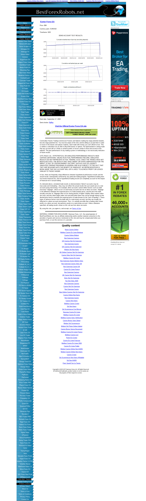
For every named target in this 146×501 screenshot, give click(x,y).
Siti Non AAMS (72, 360)
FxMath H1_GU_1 (25, 264)
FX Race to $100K (25, 285)
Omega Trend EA (25, 361)
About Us (25, 489)
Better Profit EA (25, 67)
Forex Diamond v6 (25, 125)
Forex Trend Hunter (25, 225)
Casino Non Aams (72, 301)
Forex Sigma (25, 201)
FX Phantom (25, 283)
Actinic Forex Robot (25, 41)
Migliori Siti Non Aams (71, 249)
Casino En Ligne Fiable (71, 346)
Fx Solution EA (25, 296)
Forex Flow (25, 136)
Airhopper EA (25, 49)
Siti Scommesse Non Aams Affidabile (71, 357)
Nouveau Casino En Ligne (71, 312)
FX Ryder (25, 288)
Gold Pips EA (25, 309)
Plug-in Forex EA (25, 385)
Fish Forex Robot (25, 109)
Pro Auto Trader (25, 396)
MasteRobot (25, 340)
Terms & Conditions (25, 494)
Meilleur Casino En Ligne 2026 (72, 343)
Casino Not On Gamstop (72, 286)
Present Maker (25, 393)
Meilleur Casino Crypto (71, 303)
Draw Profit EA (25, 86)
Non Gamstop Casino (72, 244)
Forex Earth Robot (25, 128)
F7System (25, 104)
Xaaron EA (25, 472)
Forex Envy (25, 130)
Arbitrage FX (25, 52)
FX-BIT (25, 246)
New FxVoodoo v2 (25, 356)
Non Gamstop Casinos (71, 238)
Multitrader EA (25, 351)
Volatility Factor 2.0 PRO (25, 461)
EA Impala (25, 91)
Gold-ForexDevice (25, 306)
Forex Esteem (25, 133)
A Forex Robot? (25, 486)
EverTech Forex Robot (25, 99)
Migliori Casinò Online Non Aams (71, 352)
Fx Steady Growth (25, 298)
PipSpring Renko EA (25, 380)
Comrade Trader (25, 81)
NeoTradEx (25, 354)
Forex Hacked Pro (25, 154)
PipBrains (25, 375)
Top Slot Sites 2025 (71, 281)
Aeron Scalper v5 (25, 46)
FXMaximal (25, 275)
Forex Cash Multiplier (25, 120)
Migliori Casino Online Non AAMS (72, 349)
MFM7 (25, 346)
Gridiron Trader (25, 317)
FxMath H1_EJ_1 (25, 267)
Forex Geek (25, 138)
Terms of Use (25, 491)
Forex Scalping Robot (25, 196)
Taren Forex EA (25, 443)
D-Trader (25, 88)
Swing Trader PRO (25, 440)
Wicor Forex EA (25, 469)
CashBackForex (25, 37)
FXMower (25, 277)
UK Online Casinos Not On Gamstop (72, 252)
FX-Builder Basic (25, 251)
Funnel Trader (25, 238)
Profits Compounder (25, 401)
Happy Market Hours (25, 319)
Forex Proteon (25, 186)
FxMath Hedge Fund (25, 270)
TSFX (25, 448)
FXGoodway (25, 262)
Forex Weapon (25, 235)
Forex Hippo (25, 157)
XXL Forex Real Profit (25, 474)
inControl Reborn (25, 325)
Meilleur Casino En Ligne (71, 258)
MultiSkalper (25, 348)
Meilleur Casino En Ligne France (71, 332)
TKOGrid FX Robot (25, 445)
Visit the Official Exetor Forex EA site (71, 126)
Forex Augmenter (25, 117)
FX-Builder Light (25, 254)
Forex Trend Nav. (25, 228)
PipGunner (25, 377)
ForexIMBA (25, 162)
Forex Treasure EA (25, 220)
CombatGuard (25, 78)
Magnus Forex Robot (25, 338)
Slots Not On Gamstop (71, 278)
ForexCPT (25, 123)
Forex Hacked (25, 151)
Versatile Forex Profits (25, 456)
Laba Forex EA (25, 333)
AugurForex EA (25, 59)
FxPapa (25, 280)
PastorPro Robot (25, 372)
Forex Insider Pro (25, 165)
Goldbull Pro (25, 304)
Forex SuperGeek (25, 212)
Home (25, 23)
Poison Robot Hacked (25, 388)
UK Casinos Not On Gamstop (71, 241)
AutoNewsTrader (25, 65)
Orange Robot (25, 367)
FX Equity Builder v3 (25, 259)
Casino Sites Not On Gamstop (72, 255)
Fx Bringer (25, 249)
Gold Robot (25, 312)
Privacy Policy (25, 497)
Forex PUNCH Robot (25, 188)
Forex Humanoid (25, 159)
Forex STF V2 (25, 209)
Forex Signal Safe (25, 204)
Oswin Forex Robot (25, 369)
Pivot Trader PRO (25, 382)
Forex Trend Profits (25, 230)
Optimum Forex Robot (25, 364)
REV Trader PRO (25, 417)
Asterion (25, 57)
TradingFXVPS (25, 32)
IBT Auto (25, 322)
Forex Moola (25, 172)
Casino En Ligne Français (71, 340)
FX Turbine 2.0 (25, 301)
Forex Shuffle (25, 199)
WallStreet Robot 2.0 (25, 466)
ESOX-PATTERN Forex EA (25, 94)
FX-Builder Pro (25, 256)
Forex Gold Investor (25, 146)
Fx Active (25, 241)
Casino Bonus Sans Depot (71, 320)
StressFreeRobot (25, 438)
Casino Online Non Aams (71, 295)
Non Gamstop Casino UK (71, 266)
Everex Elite (25, 96)
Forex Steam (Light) (25, 207)
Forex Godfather (25, 144)
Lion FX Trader (25, 335)
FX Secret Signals (25, 291)
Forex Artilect (25, 115)
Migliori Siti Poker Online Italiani (71, 326)
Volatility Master (25, 464)
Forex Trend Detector (25, 193)
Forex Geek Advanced (25, 141)
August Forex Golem (25, 62)
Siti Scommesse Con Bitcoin (71, 309)
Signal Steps (25, 432)
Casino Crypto (71, 355)
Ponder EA (25, 390)
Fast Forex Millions (25, 107)
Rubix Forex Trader (25, 430)
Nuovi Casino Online (71, 229)
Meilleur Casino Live (71, 335)
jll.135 (25, 330)
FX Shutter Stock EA (25, 293)
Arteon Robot (25, 54)
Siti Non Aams (71, 306)
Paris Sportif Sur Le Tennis (72, 363)
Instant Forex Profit (25, 327)
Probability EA (25, 398)
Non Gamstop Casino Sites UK (71, 264)
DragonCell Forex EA (25, 83)
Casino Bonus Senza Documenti (71, 329)
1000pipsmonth (25, 477)
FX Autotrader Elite (25, 243)
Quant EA (25, 403)
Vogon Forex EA (25, 459)
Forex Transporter (25, 217)
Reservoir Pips (25, 411)
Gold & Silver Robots (25, 314)
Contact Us (25, 499)
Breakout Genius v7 (25, 75)
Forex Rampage (25, 191)
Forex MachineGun (25, 167)
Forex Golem (25, 149)
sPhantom (25, 435)
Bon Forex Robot (25, 73)
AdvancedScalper (25, 44)
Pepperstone (25, 28)
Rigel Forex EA (25, 422)
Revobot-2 (25, 414)
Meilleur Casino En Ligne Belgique (71, 232)
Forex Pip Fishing (25, 180)
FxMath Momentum (25, 272)
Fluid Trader (25, 112)
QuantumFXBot (25, 406)
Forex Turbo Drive (25, 233)
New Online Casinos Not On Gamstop (71, 292)
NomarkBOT (25, 359)
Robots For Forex (25, 424)
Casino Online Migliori (71, 235)
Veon (25, 453)
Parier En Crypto (71, 338)
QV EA (25, 409)
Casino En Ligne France (72, 269)
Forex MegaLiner (25, 170)
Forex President (25, 183)
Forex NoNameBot (25, 175)
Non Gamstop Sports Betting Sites (71, 261)
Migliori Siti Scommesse (72, 323)
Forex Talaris (25, 214)
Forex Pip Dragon (25, 178)
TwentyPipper (25, 451)
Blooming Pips (25, 70)
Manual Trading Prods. (25, 482)
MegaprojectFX (25, 343)
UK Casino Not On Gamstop (71, 275)
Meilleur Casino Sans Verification (72, 318)
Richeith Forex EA (25, 419)
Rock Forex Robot (25, 427)
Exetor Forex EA (25, 102)
